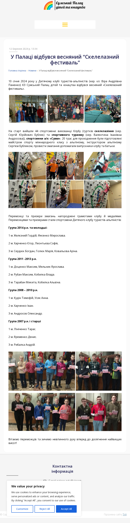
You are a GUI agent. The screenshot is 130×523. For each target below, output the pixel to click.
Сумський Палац (70, 5)
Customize (22, 508)
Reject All (44, 508)
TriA (125, 514)
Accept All (66, 508)
